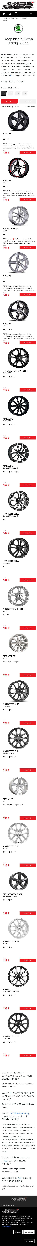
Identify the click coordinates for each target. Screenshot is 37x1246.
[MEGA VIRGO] (18, 643)
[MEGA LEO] (18, 786)
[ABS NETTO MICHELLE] (18, 596)
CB (20, 1177)
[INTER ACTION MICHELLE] (18, 358)
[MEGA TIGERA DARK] (18, 881)
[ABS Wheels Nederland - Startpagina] (18, 5)
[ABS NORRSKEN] (18, 215)
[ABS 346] (18, 167)
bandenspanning (19, 1113)
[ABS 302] (18, 120)
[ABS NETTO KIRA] (18, 691)
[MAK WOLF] (18, 406)
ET (11, 75)
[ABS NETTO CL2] (18, 738)
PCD (5, 1160)
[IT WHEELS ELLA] (18, 501)
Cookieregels (6, 1226)
